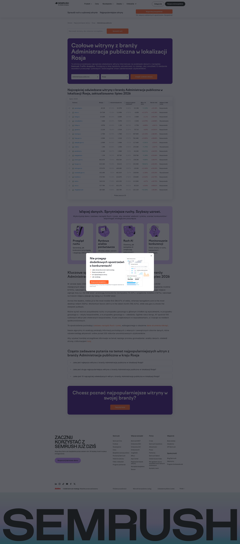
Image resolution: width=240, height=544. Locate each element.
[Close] (151, 256)
